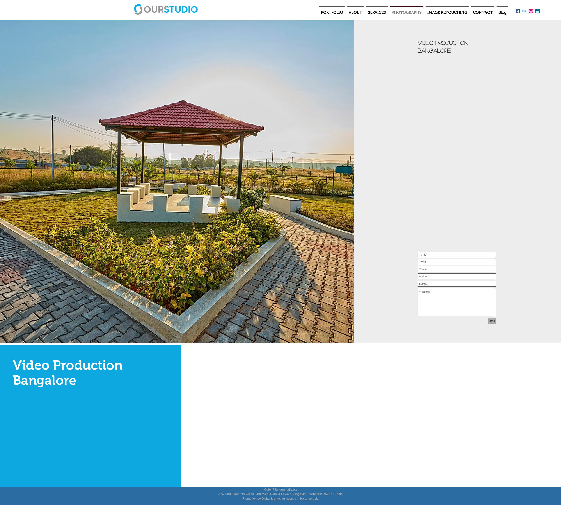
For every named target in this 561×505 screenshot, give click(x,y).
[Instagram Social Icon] (531, 11)
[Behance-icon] (524, 11)
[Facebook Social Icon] (518, 11)
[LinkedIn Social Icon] (537, 11)
